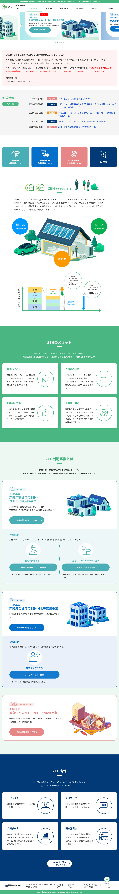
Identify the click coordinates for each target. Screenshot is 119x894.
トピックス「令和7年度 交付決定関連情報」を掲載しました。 (84, 121)
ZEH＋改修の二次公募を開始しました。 (75, 98)
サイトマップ (60, 886)
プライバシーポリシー (73, 886)
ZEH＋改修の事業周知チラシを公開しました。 (77, 126)
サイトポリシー (110, 886)
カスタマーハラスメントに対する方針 (93, 886)
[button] (55, 42)
